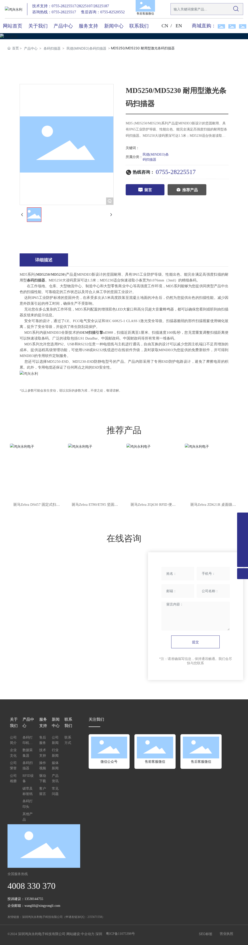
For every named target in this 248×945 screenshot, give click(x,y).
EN (179, 25)
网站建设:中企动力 (80, 934)
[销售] (242, 518)
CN (165, 25)
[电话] (242, 528)
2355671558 (94, 917)
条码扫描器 (52, 48)
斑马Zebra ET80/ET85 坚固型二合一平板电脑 (95, 505)
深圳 (98, 934)
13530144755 (33, 899)
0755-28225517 (176, 171)
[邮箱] (242, 550)
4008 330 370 (31, 886)
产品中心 (31, 48)
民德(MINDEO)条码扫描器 (86, 48)
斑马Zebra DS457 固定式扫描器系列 (36, 505)
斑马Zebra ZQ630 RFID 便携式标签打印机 (153, 505)
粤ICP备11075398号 (120, 934)
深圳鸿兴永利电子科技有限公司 (42, 917)
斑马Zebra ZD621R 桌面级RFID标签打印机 (211, 505)
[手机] (242, 539)
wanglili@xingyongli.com (42, 905)
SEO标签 (205, 934)
